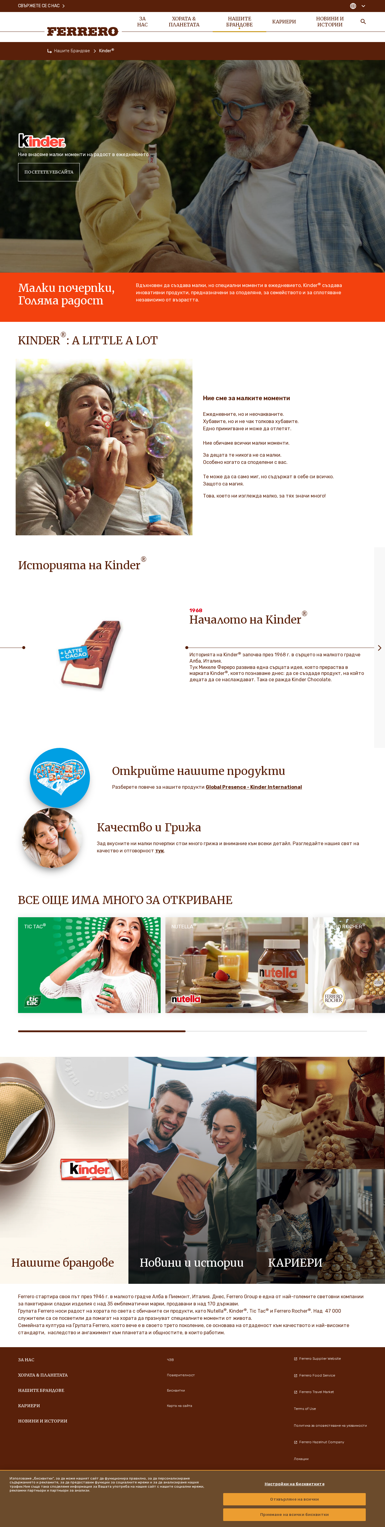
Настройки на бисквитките (295, 1484)
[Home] (50, 51)
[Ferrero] (83, 31)
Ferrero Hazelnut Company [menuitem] (321, 1442)
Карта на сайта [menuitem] (179, 1406)
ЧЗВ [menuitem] (170, 1360)
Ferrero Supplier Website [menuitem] (320, 1358)
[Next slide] (379, 647)
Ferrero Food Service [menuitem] (317, 1375)
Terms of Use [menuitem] (305, 1409)
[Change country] (357, 6)
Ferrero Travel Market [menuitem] (316, 1392)
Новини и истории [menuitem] (330, 22)
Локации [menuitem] (301, 1459)
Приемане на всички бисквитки (294, 1514)
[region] (192, 1498)
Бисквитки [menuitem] (176, 1390)
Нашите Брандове (72, 50)
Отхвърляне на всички (294, 1499)
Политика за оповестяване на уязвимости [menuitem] (330, 1425)
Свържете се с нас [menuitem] (39, 5)
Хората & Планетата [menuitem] (184, 22)
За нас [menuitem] (142, 22)
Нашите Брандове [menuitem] (239, 22)
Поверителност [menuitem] (181, 1375)
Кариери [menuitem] (284, 22)
